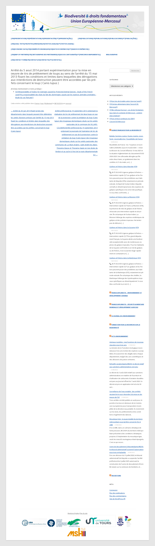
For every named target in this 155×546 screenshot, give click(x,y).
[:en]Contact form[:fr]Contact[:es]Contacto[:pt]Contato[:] (36, 60)
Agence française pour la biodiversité (126, 130)
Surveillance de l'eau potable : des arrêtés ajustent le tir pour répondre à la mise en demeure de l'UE (125, 394)
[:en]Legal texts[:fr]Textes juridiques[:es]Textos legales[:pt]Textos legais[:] (42, 44)
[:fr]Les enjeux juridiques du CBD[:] (122, 119)
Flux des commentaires (117, 496)
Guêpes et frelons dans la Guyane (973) (124, 227)
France (37, 103)
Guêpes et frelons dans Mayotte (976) (123, 166)
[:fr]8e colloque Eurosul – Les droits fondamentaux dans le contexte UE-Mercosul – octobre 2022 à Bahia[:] (126, 113)
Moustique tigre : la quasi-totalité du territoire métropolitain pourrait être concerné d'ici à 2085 (126, 422)
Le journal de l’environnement (123, 316)
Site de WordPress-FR (117, 499)
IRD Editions (116, 475)
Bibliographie (111, 55)
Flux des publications (117, 493)
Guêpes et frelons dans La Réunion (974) (124, 197)
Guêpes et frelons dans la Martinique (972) (125, 258)
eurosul (68, 103)
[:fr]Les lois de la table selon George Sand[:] (125, 101)
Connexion (113, 490)
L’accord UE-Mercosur (117, 121)
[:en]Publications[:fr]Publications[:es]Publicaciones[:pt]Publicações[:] (107, 38)
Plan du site (83, 513)
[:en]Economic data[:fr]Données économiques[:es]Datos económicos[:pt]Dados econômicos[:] (50, 49)
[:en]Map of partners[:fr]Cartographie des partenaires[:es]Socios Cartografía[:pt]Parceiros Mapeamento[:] (56, 55)
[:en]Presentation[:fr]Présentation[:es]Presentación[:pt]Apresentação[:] (42, 38)
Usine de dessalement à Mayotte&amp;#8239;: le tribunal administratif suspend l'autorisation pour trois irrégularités (126, 449)
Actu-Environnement (120, 336)
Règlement (48, 103)
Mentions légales (73, 513)
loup (42, 103)
